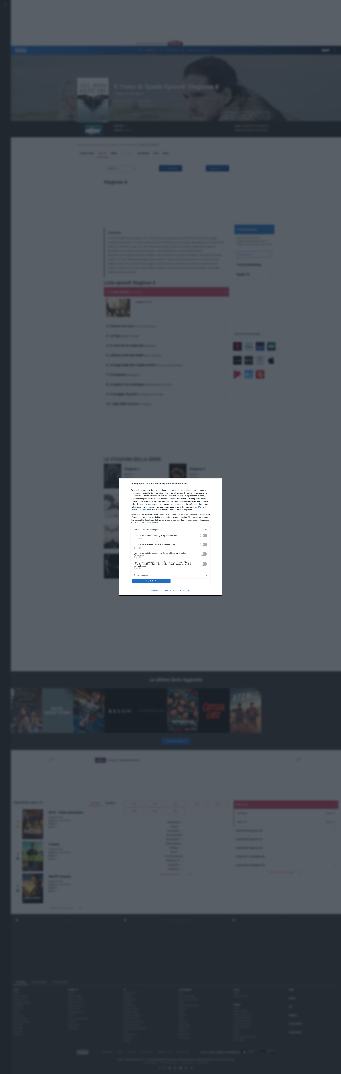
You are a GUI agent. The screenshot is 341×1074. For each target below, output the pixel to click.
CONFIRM (151, 581)
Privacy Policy (185, 590)
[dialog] (170, 537)
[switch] (203, 535)
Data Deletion (155, 590)
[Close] (216, 483)
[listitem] (170, 529)
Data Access (170, 590)
